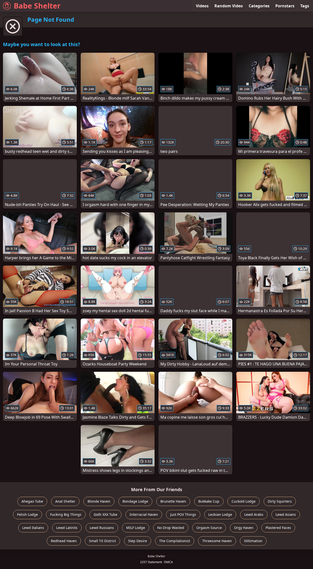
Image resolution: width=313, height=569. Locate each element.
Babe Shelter (37, 6)
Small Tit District (102, 540)
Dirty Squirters (280, 501)
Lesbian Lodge (220, 514)
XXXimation (253, 540)
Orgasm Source (209, 527)
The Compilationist (174, 540)
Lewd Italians (33, 527)
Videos (202, 6)
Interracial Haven (144, 514)
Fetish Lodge (27, 514)
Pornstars (284, 6)
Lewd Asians (286, 514)
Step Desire (137, 540)
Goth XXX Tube (105, 514)
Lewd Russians (102, 527)
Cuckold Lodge (244, 501)
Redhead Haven (64, 540)
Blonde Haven (99, 501)
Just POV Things (183, 514)
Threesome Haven (217, 540)
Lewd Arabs (253, 514)
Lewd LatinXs (67, 527)
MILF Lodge (135, 527)
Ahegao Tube (32, 501)
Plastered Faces (278, 527)
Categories (259, 6)
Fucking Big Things (65, 514)
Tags (304, 6)
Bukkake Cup (208, 501)
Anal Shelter (65, 501)
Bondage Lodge (135, 501)
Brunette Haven (173, 501)
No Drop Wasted (170, 527)
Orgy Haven (243, 527)
